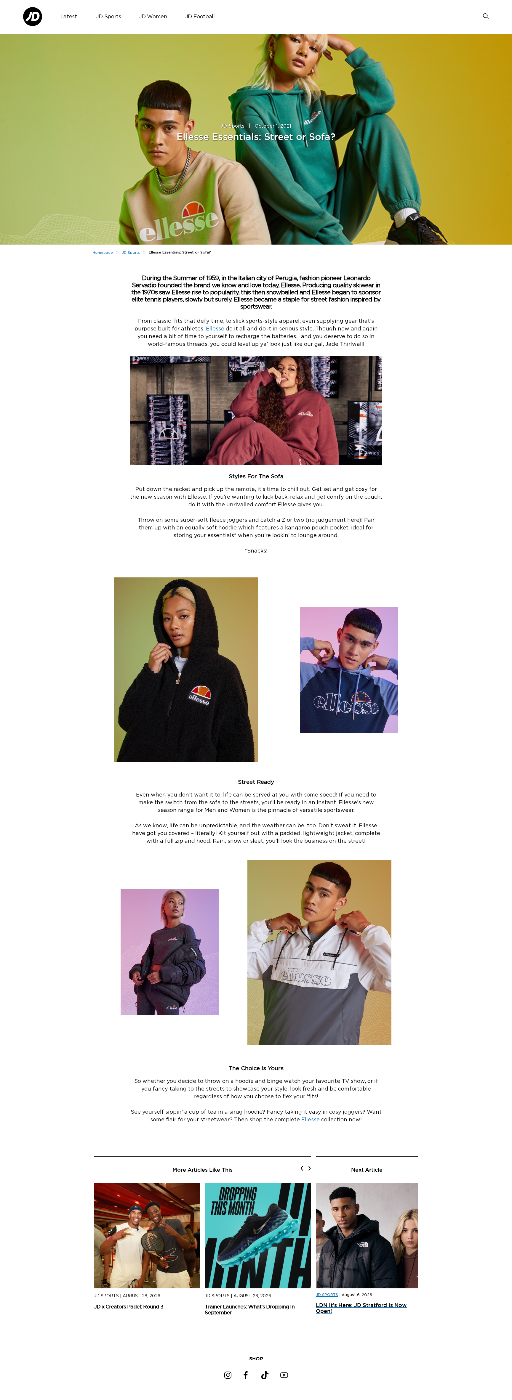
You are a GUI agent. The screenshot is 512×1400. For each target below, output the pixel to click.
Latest (68, 17)
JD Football (200, 17)
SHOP (256, 1358)
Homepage (102, 252)
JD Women (153, 17)
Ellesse (215, 329)
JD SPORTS (327, 1295)
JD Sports (108, 17)
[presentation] (301, 1168)
